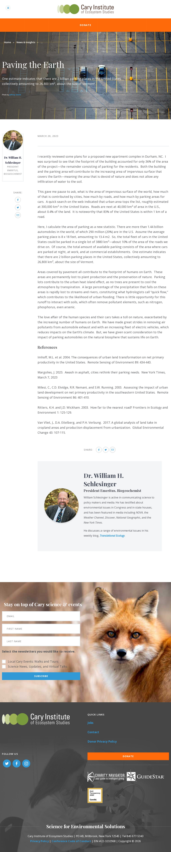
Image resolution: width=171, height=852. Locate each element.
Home (7, 42)
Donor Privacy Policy (102, 741)
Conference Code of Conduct (71, 841)
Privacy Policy (39, 841)
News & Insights (26, 42)
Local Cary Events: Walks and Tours (33, 661)
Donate (85, 25)
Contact (93, 732)
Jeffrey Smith (15, 95)
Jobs (90, 723)
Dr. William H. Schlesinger (104, 479)
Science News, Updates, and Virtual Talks (37, 666)
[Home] (85, 16)
